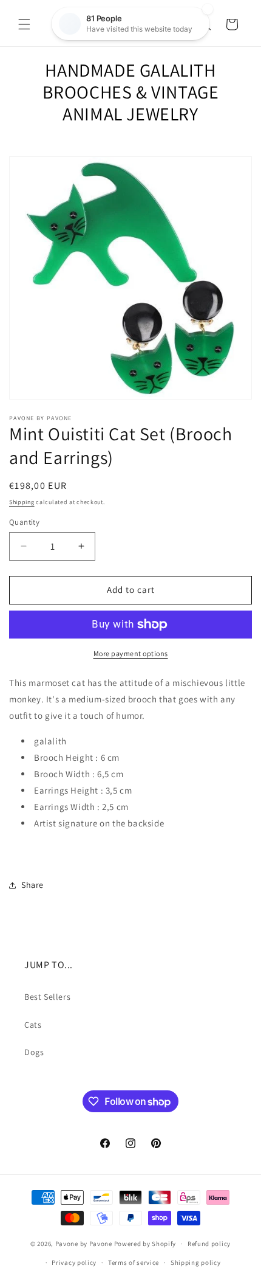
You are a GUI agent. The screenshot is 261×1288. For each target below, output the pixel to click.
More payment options (130, 653)
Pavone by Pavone (83, 1243)
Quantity (24, 522)
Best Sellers (47, 996)
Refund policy (209, 1243)
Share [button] (32, 884)
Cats (32, 1024)
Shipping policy (196, 1262)
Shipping (22, 502)
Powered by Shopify (145, 1243)
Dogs (34, 1052)
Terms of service (133, 1262)
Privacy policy (74, 1262)
